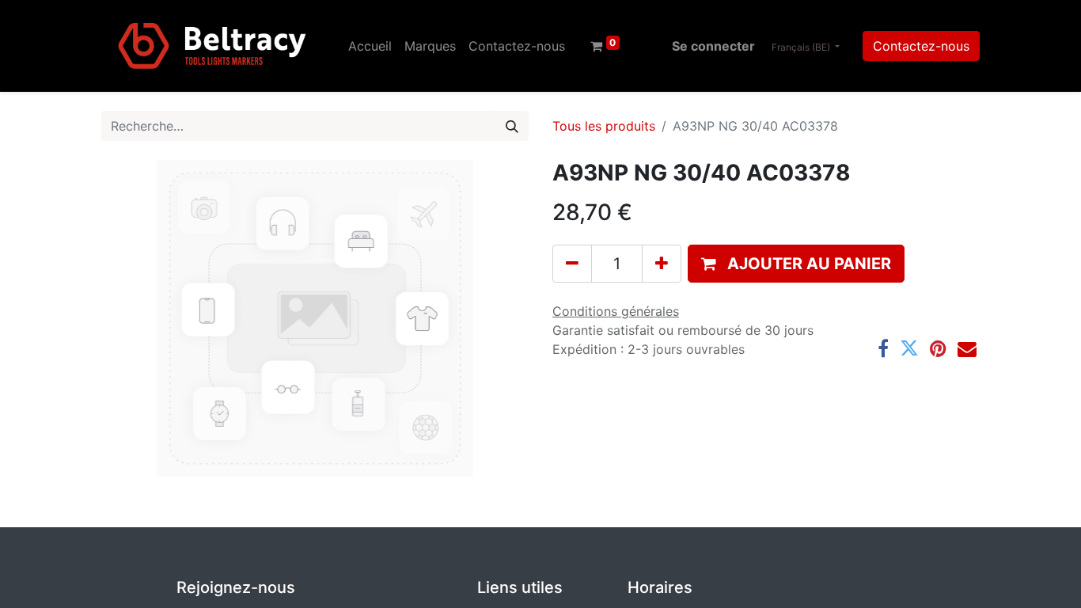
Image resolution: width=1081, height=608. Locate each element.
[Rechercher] (512, 126)
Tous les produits (603, 126)
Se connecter (713, 46)
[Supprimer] (572, 264)
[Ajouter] (661, 264)
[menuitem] (370, 46)
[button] (796, 264)
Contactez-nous (921, 46)
